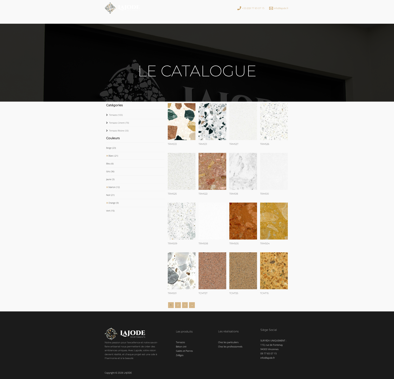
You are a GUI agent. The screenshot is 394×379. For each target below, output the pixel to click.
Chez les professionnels (230, 346)
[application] (132, 21)
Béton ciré (181, 346)
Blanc (113, 155)
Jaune (110, 179)
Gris (110, 171)
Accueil (110, 21)
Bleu (110, 163)
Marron (114, 187)
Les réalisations (164, 21)
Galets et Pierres (184, 350)
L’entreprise (125, 21)
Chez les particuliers (228, 342)
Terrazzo (116, 114)
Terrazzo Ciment (119, 122)
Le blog (183, 21)
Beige (111, 147)
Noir (110, 195)
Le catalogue (144, 21)
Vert (110, 210)
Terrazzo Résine (119, 130)
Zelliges (179, 355)
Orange (114, 202)
